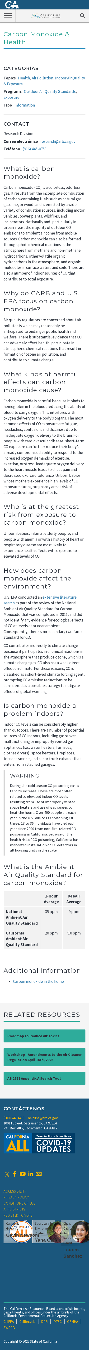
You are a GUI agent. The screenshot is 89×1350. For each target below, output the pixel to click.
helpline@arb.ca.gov (43, 1118)
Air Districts (14, 1209)
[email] (39, 1174)
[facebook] (14, 1174)
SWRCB (9, 1327)
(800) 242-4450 (14, 1118)
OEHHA (72, 1321)
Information (24, 105)
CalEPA (9, 1321)
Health (24, 78)
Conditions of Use (20, 1203)
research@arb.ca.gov (57, 141)
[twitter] (7, 1174)
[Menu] (8, 15)
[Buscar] (82, 15)
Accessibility (15, 1191)
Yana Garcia (48, 1240)
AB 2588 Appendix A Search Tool (34, 1078)
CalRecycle (27, 1321)
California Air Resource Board (46, 15)
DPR (44, 1321)
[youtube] (22, 1174)
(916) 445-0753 (35, 149)
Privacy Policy (16, 1197)
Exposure (11, 97)
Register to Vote (18, 1215)
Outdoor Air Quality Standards (50, 91)
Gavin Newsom (22, 1235)
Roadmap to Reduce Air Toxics (33, 1035)
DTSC (57, 1321)
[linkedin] (31, 1174)
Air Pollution (42, 78)
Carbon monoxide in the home (38, 981)
